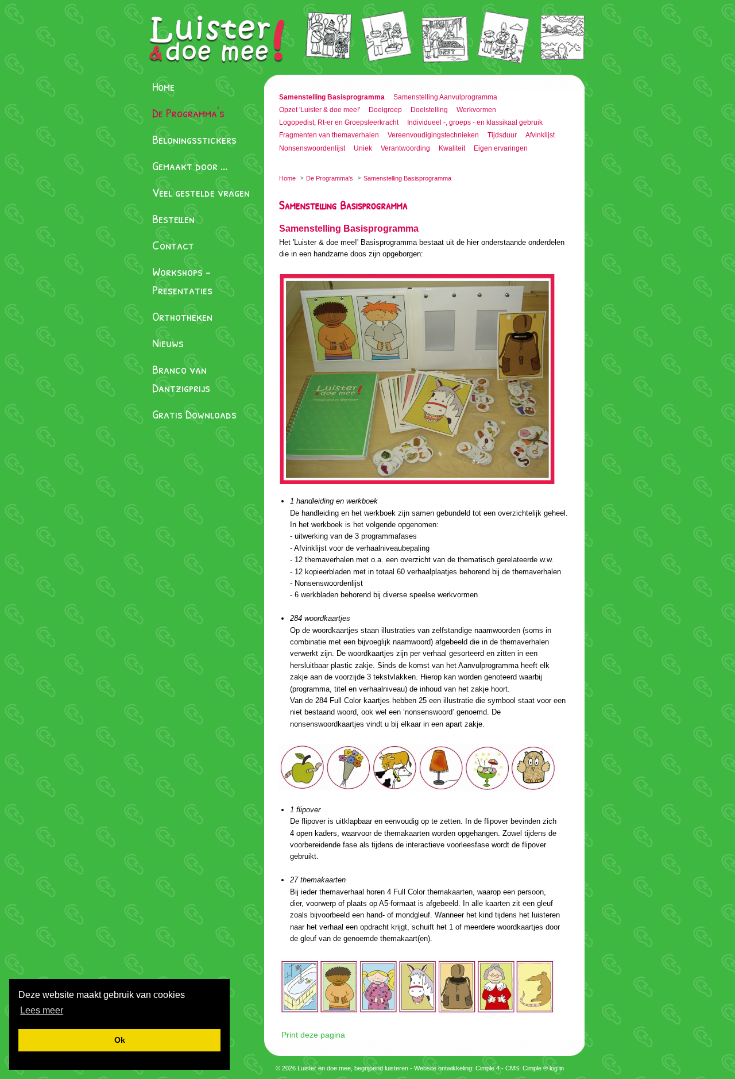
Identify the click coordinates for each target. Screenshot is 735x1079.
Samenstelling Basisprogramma (332, 97)
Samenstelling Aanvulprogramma (445, 97)
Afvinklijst (540, 135)
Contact (173, 245)
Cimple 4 (487, 1068)
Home (163, 86)
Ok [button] (119, 1040)
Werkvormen (476, 110)
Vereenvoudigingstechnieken (433, 135)
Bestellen (173, 218)
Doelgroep (385, 110)
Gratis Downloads (194, 414)
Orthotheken (182, 316)
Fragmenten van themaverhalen (329, 135)
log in (557, 1068)
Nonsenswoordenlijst (312, 148)
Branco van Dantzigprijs (181, 378)
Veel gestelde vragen (201, 192)
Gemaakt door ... (189, 165)
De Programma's (188, 112)
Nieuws (168, 342)
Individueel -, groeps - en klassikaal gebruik (475, 122)
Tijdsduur (502, 135)
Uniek (363, 148)
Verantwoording (405, 148)
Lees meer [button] (41, 1010)
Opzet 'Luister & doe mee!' (319, 110)
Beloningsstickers (194, 139)
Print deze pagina (313, 1034)
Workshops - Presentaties (182, 280)
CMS (512, 1068)
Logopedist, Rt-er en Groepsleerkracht (339, 122)
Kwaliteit (452, 148)
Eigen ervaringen (501, 148)
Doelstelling (429, 110)
